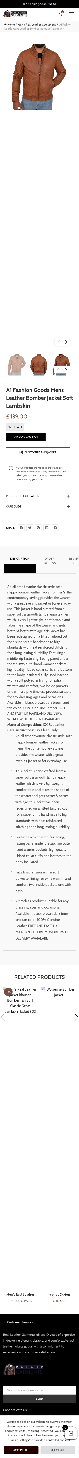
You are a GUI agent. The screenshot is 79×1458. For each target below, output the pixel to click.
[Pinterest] (38, 527)
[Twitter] (29, 527)
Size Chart (15, 426)
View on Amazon (26, 437)
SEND (39, 1398)
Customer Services (20, 1322)
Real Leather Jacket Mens (41, 24)
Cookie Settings (19, 1440)
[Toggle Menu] (71, 13)
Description (20, 558)
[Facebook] (21, 527)
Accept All (21, 1450)
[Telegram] (55, 527)
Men (20, 24)
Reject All (58, 1450)
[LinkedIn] (46, 527)
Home (11, 24)
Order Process (49, 561)
